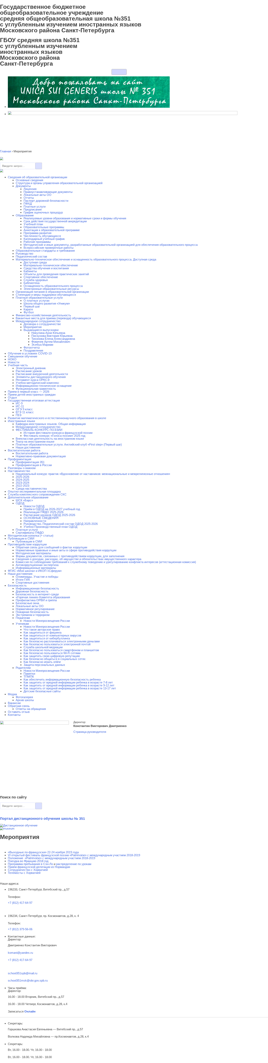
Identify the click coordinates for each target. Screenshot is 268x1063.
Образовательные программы (44, 227)
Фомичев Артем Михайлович (50, 341)
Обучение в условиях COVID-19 (30, 353)
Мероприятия (33, 327)
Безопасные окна (27, 603)
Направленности (35, 520)
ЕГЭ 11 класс (25, 412)
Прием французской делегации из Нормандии (39, 867)
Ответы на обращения (31, 708)
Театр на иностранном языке (35, 441)
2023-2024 (22, 482)
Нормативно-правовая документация (41, 456)
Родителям (23, 667)
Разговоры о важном (22, 468)
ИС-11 (20, 406)
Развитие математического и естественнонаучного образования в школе (57, 418)
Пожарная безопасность (32, 612)
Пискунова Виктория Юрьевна (51, 335)
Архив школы (25, 700)
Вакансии (14, 703)
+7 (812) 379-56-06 (20, 929)
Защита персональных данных (44, 664)
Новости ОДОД (34, 506)
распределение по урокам (73, 864)
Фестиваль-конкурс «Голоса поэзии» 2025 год (54, 435)
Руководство (24, 253)
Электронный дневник (31, 368)
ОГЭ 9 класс (24, 409)
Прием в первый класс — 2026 (28, 391)
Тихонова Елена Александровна (53, 338)
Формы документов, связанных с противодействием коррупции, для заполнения (70, 556)
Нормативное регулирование (35, 609)
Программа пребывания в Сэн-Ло (30, 864)
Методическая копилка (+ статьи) (30, 535)
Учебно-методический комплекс (37, 382)
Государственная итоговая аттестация (34, 400)
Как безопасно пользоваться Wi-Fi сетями (52, 653)
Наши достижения (28, 447)
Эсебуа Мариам (42, 344)
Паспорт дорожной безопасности (46, 200)
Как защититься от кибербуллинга (47, 638)
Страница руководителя (89, 731)
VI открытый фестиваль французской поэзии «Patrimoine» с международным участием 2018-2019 (74, 855)
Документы (23, 186)
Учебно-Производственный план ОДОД (50, 526)
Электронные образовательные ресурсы (51, 288)
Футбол (29, 312)
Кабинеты (30, 271)
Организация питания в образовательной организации (52, 291)
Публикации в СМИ (21, 538)
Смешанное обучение (22, 356)
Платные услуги (35, 206)
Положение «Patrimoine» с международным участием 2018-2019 (51, 858)
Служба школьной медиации (43, 647)
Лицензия (30, 189)
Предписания (33, 209)
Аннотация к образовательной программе (52, 230)
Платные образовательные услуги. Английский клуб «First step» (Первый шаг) (69, 444)
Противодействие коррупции (27, 544)
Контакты (14, 714)
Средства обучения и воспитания (46, 268)
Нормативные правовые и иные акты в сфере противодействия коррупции (66, 550)
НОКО (12, 359)
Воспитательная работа (24, 450)
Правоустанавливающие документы (48, 191)
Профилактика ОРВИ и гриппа (36, 600)
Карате (28, 309)
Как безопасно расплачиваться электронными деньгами (62, 641)
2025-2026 (22, 476)
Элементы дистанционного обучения (41, 377)
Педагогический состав (31, 256)
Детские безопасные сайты (42, 691)
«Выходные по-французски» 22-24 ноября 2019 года (43, 852)
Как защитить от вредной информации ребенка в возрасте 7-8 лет (68, 682)
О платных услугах (37, 300)
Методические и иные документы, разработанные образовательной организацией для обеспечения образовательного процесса (111, 244)
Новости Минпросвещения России (47, 620)
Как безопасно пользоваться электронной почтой (57, 644)
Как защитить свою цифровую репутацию (52, 656)
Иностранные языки (21, 421)
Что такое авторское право (42, 629)
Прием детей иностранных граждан (32, 394)
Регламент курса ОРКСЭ (32, 379)
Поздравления (33, 350)
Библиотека (31, 283)
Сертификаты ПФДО (30, 532)
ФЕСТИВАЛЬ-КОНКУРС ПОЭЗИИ (39, 429)
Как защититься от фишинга (42, 632)
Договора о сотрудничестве (42, 324)
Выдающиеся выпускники (41, 330)
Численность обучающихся (42, 236)
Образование (25, 215)
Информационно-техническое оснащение (44, 385)
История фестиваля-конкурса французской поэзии (58, 432)
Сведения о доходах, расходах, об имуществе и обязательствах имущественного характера (78, 559)
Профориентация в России (34, 465)
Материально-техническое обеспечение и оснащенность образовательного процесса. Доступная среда (86, 259)
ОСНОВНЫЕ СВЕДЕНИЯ (41, 518)
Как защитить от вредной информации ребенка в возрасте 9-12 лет (69, 685)
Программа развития (37, 233)
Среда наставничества (31, 488)
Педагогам (23, 617)
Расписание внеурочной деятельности (42, 374)
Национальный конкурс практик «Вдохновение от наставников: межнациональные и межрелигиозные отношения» (93, 473)
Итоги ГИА (23, 579)
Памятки (29, 673)
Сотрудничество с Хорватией (28, 869)
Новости (13, 362)
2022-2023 (22, 485)
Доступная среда (35, 262)
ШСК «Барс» (24, 500)
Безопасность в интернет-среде (37, 594)
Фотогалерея (24, 697)
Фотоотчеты (32, 347)
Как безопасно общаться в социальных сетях (55, 659)
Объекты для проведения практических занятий (56, 274)
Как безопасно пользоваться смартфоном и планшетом (61, 650)
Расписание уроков (29, 371)
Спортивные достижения (32, 582)
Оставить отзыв (19, 711)
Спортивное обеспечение (41, 277)
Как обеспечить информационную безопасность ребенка (62, 679)
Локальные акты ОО (37, 194)
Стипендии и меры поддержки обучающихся (46, 294)
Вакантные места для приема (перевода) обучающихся (53, 318)
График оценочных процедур (43, 212)
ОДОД (20, 503)
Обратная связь (19, 706)
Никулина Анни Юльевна (48, 332)
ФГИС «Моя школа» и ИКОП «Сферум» (35, 570)
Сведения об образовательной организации (37, 177)
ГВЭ (18, 415)
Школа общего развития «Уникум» (47, 303)
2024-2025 (22, 479)
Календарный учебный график (44, 238)
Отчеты (29, 197)
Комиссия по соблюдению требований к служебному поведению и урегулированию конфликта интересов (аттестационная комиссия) (106, 562)
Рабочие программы (37, 241)
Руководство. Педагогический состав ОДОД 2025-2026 (61, 523)
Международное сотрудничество (38, 321)
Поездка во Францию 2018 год (28, 861)
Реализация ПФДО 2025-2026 (43, 512)
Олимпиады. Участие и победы (37, 576)
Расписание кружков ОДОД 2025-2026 (49, 515)
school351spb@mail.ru (22, 973)
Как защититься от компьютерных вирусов (52, 635)
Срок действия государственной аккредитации (55, 221)
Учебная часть (18, 365)
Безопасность (17, 585)
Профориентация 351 (30, 462)
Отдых (12, 397)
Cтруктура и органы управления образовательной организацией (59, 183)
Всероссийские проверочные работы (49, 247)
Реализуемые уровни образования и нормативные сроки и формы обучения (75, 218)
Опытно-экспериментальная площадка (34, 491)
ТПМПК (29, 676)
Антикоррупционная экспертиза (37, 565)
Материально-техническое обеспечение (51, 265)
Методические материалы (33, 553)
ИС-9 (19, 403)
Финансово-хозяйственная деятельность (43, 315)
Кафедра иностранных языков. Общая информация (51, 424)
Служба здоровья (36, 280)
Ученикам (22, 623)
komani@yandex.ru (20, 952)
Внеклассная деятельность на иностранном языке (50, 438)
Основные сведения (29, 180)
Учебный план (33, 224)
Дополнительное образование (28, 497)
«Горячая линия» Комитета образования (43, 597)
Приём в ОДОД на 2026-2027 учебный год (52, 509)
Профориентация (19, 459)
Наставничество (19, 471)
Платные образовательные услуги (39, 297)
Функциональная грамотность (36, 388)
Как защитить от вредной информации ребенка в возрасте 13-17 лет (70, 688)
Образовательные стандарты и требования (45, 250)
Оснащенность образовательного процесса (53, 285)
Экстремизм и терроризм (32, 614)
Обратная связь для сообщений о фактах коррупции (51, 547)
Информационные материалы (36, 567)
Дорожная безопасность (32, 591)
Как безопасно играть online (42, 661)
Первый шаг (32, 306)
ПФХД (28, 203)
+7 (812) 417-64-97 (20, 902)
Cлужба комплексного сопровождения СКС (37, 494)
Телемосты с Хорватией (24, 872)
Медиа (12, 694)
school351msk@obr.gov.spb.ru (28, 980)
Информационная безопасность (37, 588)
